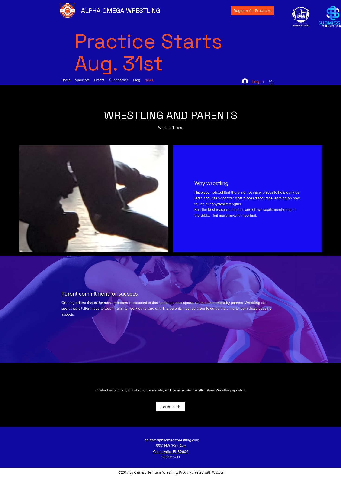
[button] (271, 82)
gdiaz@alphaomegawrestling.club (172, 440)
